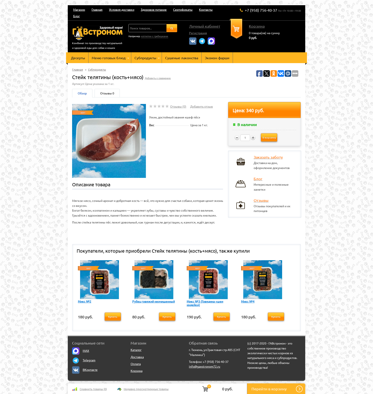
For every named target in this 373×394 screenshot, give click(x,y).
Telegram (89, 360)
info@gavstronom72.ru (204, 366)
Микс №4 (247, 301)
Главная (97, 9)
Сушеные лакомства (181, 58)
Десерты (78, 58)
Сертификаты (183, 9)
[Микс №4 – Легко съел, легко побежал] (262, 279)
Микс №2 (84, 301)
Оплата (136, 364)
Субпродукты (145, 58)
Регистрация (198, 33)
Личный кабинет (204, 26)
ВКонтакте (90, 370)
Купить (112, 316)
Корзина (257, 26)
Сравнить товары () (93, 389)
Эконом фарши (217, 58)
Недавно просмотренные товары (146, 389)
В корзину (269, 137)
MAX (86, 351)
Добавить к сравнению (158, 78)
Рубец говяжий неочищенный (153, 301)
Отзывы (107, 93)
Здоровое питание (154, 9)
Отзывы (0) (178, 106)
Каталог (136, 350)
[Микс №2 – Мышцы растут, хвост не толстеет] (99, 279)
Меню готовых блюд (109, 58)
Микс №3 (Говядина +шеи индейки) (205, 303)
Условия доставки (121, 9)
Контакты (206, 9)
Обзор (82, 93)
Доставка (137, 357)
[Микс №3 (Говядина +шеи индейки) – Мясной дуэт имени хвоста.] (208, 279)
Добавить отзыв (201, 106)
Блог (76, 16)
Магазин (79, 9)
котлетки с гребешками (154, 36)
